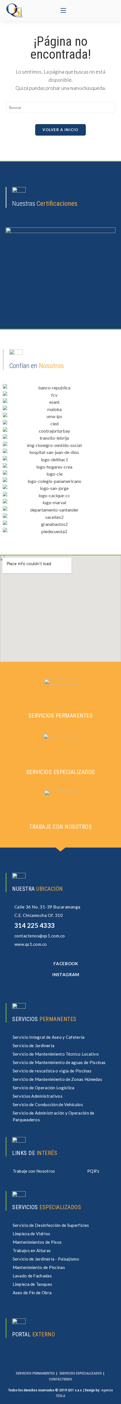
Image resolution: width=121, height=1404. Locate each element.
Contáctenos (60, 1379)
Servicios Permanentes (35, 1373)
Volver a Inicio (60, 129)
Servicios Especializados (80, 1373)
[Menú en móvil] (63, 10)
